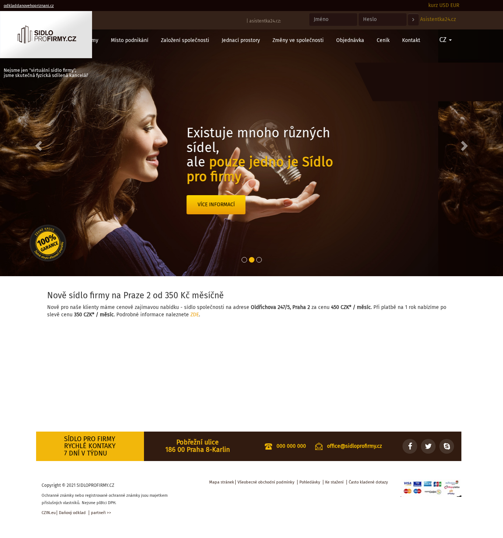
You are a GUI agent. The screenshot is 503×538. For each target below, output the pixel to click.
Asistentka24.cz (438, 19)
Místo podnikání (129, 40)
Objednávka (350, 40)
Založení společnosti (185, 40)
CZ (443, 40)
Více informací (281, 204)
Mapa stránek (221, 482)
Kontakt (411, 40)
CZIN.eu (49, 512)
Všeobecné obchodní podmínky (266, 482)
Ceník (383, 40)
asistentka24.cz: (265, 21)
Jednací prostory (241, 40)
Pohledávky (309, 482)
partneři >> (101, 512)
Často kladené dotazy (368, 482)
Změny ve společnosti (298, 40)
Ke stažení (334, 482)
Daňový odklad (72, 512)
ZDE (194, 315)
